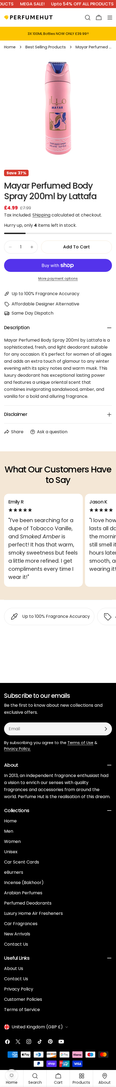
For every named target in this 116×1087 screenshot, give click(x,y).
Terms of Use (80, 742)
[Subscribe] (105, 729)
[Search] (87, 17)
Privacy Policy (18, 989)
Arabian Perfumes (23, 893)
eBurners (13, 872)
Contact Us (16, 944)
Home (10, 47)
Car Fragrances (20, 924)
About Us (13, 968)
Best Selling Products (45, 47)
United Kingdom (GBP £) (37, 1027)
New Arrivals (17, 934)
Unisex (11, 852)
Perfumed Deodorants (28, 903)
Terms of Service (22, 1009)
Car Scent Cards (21, 862)
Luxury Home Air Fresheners (33, 913)
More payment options (58, 278)
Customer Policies (23, 999)
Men (8, 831)
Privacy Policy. (17, 748)
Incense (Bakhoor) (24, 882)
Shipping (41, 215)
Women (12, 841)
